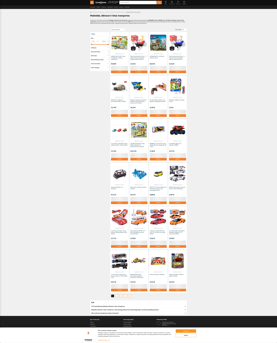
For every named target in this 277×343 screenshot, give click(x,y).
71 (130, 296)
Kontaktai (98, 7)
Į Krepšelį (119, 71)
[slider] (91, 44)
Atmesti (186, 335)
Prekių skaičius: (178, 29)
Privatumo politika (127, 322)
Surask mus (164, 325)
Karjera (91, 322)
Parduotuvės (92, 7)
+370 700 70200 (113, 2)
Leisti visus (186, 331)
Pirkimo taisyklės (127, 324)
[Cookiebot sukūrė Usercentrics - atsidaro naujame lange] (88, 340)
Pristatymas (103, 7)
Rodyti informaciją (102, 340)
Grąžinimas (121, 7)
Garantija (116, 7)
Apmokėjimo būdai (127, 326)
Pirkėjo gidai (127, 7)
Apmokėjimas (110, 7)
